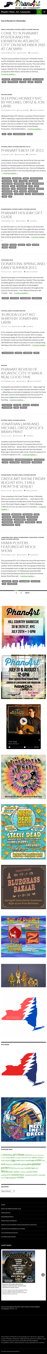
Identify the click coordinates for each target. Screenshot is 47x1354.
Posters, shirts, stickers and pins (27, 29)
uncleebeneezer (8, 524)
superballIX (19, 194)
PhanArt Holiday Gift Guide (21, 215)
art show (6, 79)
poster (5, 462)
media (3, 29)
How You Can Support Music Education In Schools (19, 1225)
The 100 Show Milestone (9, 1233)
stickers (38, 82)
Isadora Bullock (6, 1160)
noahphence (22, 188)
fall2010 (26, 405)
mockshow (35, 581)
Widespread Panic (7, 1217)
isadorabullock (18, 517)
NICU (13, 188)
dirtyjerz (17, 405)
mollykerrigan (20, 519)
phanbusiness (6, 209)
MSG (4, 134)
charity (5, 298)
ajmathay (6, 514)
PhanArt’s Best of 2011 (22, 150)
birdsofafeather (36, 178)
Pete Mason (23, 53)
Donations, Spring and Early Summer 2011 (23, 265)
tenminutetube (38, 194)
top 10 (28, 146)
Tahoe (28, 194)
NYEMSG (31, 188)
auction (35, 1155)
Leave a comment (38, 110)
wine (17, 524)
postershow (32, 519)
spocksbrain (15, 462)
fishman (41, 1158)
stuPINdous (23, 1172)
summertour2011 (31, 1175)
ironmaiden (33, 181)
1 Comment (33, 221)
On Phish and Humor (8, 1237)
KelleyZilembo (23, 110)
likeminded (27, 353)
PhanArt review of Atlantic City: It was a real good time (21, 373)
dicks (12, 1157)
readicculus (33, 191)
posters (23, 82)
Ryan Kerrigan (19, 1168)
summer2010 (26, 462)
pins (4, 82)
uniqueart (13, 1177)
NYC (10, 134)
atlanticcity (7, 405)
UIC (10, 196)
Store (3, 1205)
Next (43, 1275)
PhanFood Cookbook (9, 1221)
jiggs (28, 183)
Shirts (31, 82)
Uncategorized (6, 94)
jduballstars (7, 183)
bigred (26, 178)
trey (2, 1178)
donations (14, 298)
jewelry (21, 244)
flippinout (23, 181)
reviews (4, 365)
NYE (4, 584)
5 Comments (32, 154)
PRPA (12, 1168)
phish (16, 407)
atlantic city (16, 79)
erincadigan (28, 514)
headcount (6, 581)
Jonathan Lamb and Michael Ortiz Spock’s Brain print (22, 428)
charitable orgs (7, 260)
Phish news (10, 29)
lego (12, 186)
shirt (37, 1168)
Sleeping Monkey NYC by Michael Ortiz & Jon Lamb (22, 102)
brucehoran (7, 181)
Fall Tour (27, 79)
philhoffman (7, 191)
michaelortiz (21, 186)
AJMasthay (6, 178)
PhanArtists (37, 298)
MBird (18, 1160)
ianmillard (6, 517)
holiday (13, 244)
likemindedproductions (24, 459)
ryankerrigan (7, 194)
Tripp (4, 196)
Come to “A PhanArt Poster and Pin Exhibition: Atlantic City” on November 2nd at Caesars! (23, 41)
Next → (28, 593)
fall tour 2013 (38, 79)
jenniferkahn (19, 183)
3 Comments (34, 53)
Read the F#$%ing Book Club (11, 1209)
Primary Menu (44, 11)
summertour (37, 462)
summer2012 (6, 1175)
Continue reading (8, 74)
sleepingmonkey (19, 134)
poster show (13, 82)
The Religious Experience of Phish (13, 1229)
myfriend (6, 188)
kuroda (5, 186)
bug (15, 181)
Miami (15, 581)
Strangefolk (5, 1213)
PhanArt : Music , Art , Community (15, 12)
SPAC (11, 1172)
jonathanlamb (38, 183)
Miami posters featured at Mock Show (18, 547)
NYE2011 (9, 1164)
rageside (23, 191)
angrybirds (17, 178)
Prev (4, 1275)
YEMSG (30, 134)
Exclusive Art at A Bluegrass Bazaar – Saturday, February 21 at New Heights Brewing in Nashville (14, 1268)
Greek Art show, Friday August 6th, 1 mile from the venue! (23, 482)
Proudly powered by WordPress (10, 1351)
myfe (36, 186)
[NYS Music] (23, 1070)
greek (37, 514)
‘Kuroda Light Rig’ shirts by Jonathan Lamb (19, 318)
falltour (35, 405)
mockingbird (25, 298)
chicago (7, 1158)
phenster (40, 188)
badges (5, 244)
